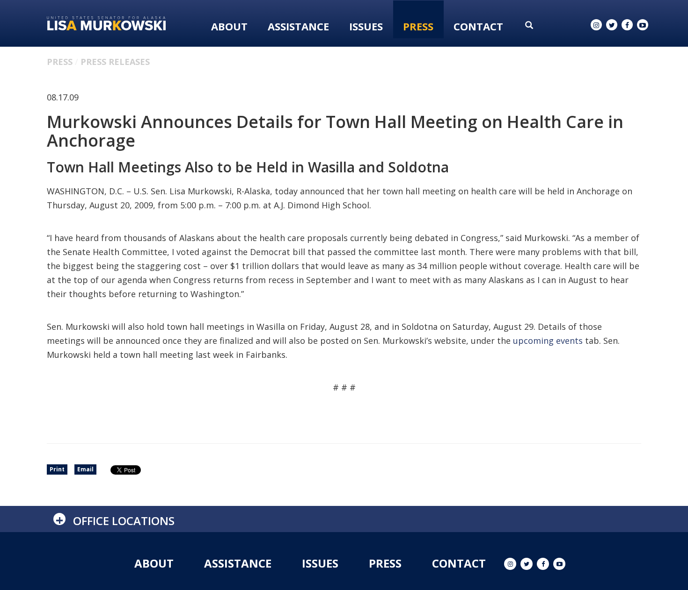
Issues (366, 26)
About (229, 26)
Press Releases (115, 61)
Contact (478, 26)
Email (85, 469)
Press (418, 26)
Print (57, 469)
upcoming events (548, 340)
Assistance (298, 26)
